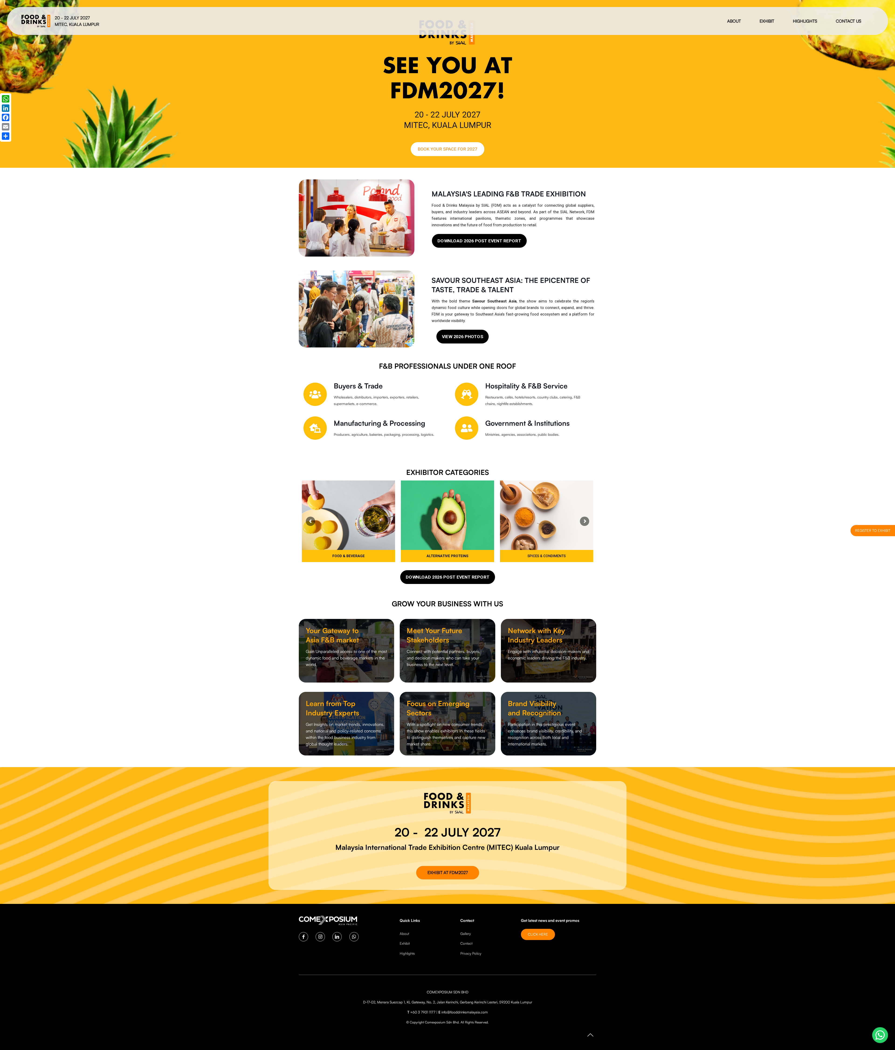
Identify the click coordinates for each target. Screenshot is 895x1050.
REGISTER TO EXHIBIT (872, 530)
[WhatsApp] (5, 98)
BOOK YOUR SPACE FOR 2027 (447, 149)
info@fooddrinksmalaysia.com (464, 1012)
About (404, 933)
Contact (466, 943)
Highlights (407, 953)
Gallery (465, 933)
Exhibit (405, 943)
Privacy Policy (470, 953)
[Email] (5, 126)
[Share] (5, 136)
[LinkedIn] (5, 108)
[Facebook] (5, 117)
